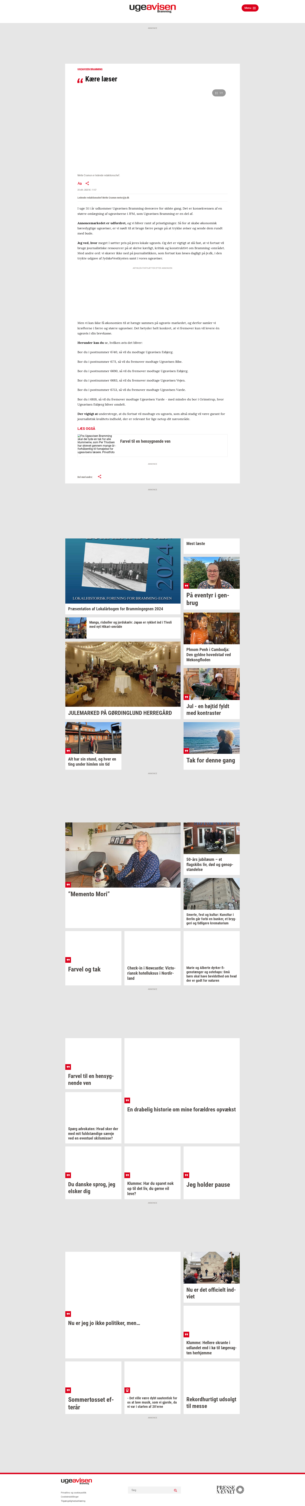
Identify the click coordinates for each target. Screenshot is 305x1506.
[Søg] (175, 1490)
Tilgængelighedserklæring (73, 1501)
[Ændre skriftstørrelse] (79, 183)
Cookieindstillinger (70, 1497)
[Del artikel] (87, 183)
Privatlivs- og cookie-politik (73, 1492)
